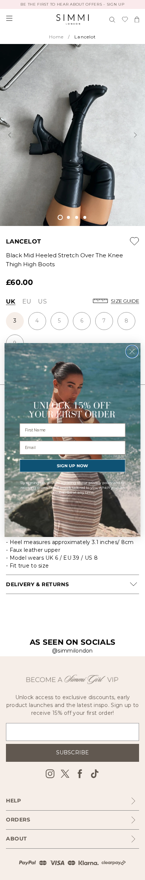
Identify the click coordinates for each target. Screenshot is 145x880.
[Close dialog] (132, 352)
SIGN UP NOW (72, 466)
